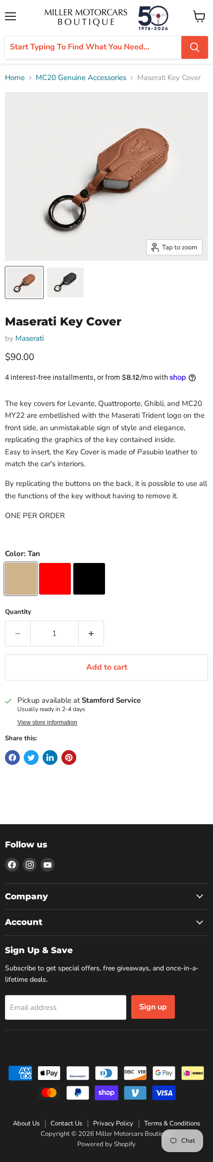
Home (15, 78)
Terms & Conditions (172, 1123)
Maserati (29, 338)
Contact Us (66, 1123)
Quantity (18, 612)
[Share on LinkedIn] (50, 757)
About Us (26, 1123)
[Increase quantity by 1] (91, 633)
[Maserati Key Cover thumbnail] (24, 282)
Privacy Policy (113, 1123)
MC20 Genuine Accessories (81, 78)
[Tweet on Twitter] (31, 757)
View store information (47, 722)
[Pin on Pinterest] (68, 757)
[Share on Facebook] (12, 757)
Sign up (153, 1007)
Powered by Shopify (106, 1144)
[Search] (194, 47)
